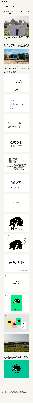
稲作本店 (9, 11)
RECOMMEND (30, 7)
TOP (31, 3)
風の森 (10, 13)
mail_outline (31, 1)
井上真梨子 (16, 14)
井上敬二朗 (8, 14)
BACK (16, 398)
